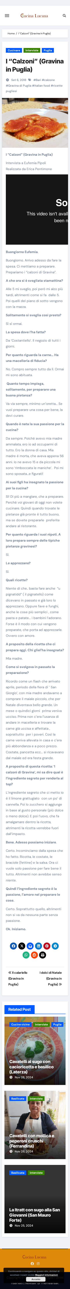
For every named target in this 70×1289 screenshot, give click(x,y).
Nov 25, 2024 (24, 1226)
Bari (38, 80)
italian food (42, 86)
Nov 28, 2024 (24, 1077)
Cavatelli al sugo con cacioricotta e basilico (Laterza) (31, 1066)
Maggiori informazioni (46, 1274)
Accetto (36, 1279)
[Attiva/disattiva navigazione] (7, 15)
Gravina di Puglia (19, 86)
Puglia (48, 50)
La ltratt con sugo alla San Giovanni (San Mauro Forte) (34, 1215)
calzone (49, 80)
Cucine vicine (20, 1024)
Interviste (31, 50)
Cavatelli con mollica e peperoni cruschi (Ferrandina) (31, 1141)
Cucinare (14, 50)
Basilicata (17, 1098)
